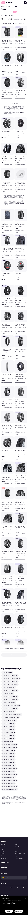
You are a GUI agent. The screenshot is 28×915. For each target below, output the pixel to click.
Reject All (9, 911)
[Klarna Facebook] (4, 887)
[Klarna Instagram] (24, 887)
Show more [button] (14, 655)
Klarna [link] (2, 6)
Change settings (14, 907)
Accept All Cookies (18, 911)
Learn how (19, 11)
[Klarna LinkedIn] (11, 887)
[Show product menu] (25, 9)
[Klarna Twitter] (17, 887)
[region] (14, 905)
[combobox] (22, 24)
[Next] (24, 19)
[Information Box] (10, 24)
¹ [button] (6, 47)
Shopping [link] (8, 6)
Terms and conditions (19, 112)
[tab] (4, 15)
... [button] (12, 6)
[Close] (25, 898)
